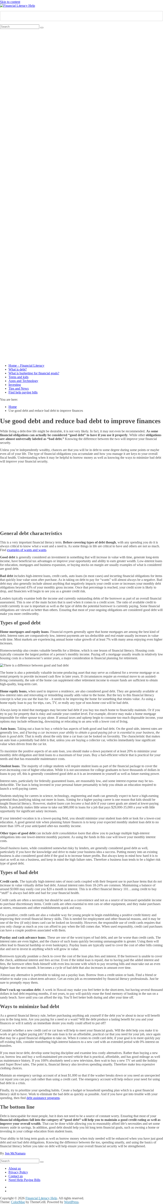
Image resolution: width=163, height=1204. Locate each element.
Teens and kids (18, 377)
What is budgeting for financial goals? (33, 373)
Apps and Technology (23, 381)
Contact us (15, 1176)
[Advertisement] (81, 496)
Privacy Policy (18, 1172)
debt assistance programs (43, 1098)
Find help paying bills (23, 392)
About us (14, 1168)
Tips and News (18, 388)
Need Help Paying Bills (24, 1180)
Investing (14, 384)
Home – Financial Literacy (26, 365)
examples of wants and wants (26, 550)
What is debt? (17, 369)
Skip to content (10, 2)
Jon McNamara (15, 1153)
